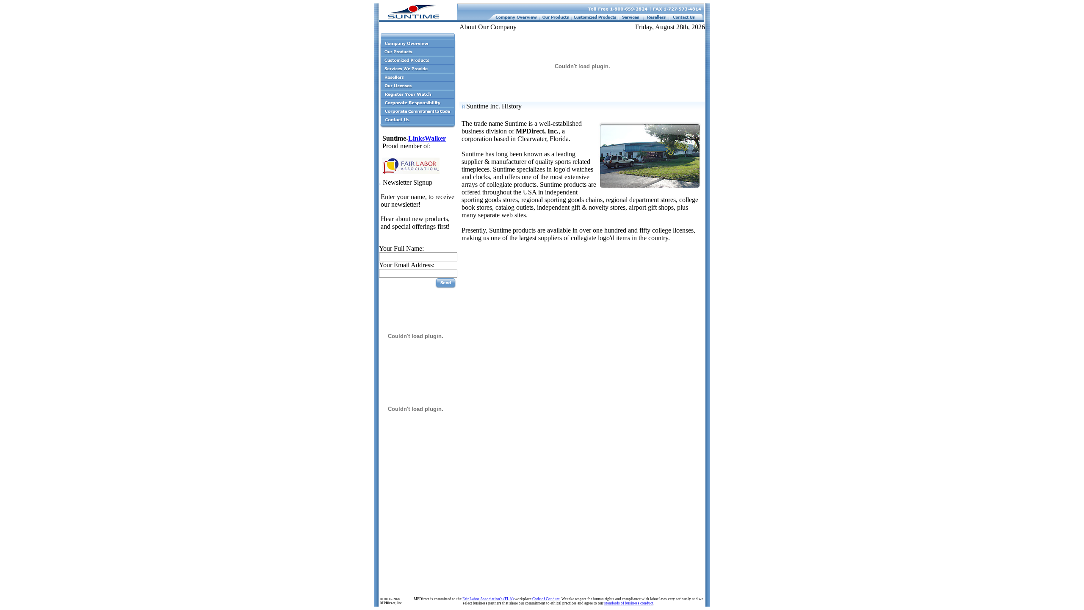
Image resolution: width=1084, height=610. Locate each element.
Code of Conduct (546, 599)
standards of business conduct (628, 603)
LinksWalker (427, 138)
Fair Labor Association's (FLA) (488, 599)
